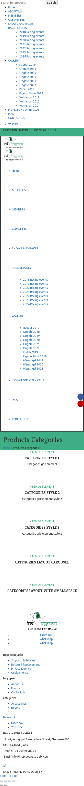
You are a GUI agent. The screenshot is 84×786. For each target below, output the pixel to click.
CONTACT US (16, 117)
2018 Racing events (31, 32)
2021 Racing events (31, 44)
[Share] (5, 781)
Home (11, 7)
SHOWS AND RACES (21, 23)
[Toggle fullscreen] (9, 781)
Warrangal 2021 (29, 105)
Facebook (17, 723)
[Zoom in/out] (13, 781)
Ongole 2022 (27, 85)
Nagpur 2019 (27, 64)
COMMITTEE (16, 19)
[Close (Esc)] (1, 781)
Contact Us (18, 692)
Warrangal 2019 (29, 97)
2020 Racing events (31, 40)
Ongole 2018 (27, 68)
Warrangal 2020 (29, 101)
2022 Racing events (31, 48)
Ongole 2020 (27, 77)
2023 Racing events (31, 52)
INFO (11, 113)
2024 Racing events (31, 56)
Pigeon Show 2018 (31, 93)
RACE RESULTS (17, 27)
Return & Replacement (25, 664)
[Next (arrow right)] (5, 785)
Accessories (19, 703)
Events (15, 688)
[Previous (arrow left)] (1, 785)
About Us (17, 684)
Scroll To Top (8, 775)
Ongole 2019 (27, 72)
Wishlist (13, 124)
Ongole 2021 (27, 81)
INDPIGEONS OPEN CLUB (24, 109)
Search (51, 2)
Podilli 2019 (26, 89)
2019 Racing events (31, 36)
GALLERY (14, 60)
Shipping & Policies (23, 660)
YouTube (17, 727)
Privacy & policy (21, 668)
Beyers (15, 707)
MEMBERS (14, 15)
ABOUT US (15, 11)
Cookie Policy (19, 672)
